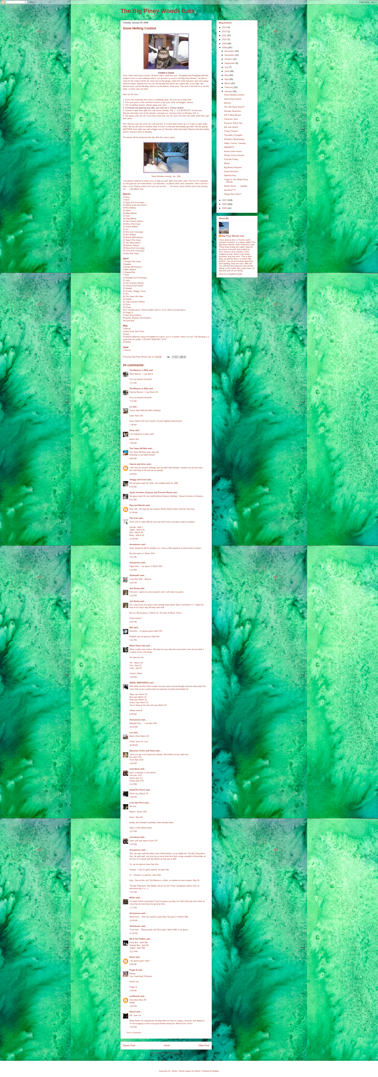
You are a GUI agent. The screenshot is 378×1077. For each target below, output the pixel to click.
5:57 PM (133, 831)
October (229, 59)
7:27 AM (133, 383)
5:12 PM (133, 784)
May (227, 75)
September (230, 63)
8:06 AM (133, 458)
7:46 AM (133, 443)
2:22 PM (133, 570)
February (229, 87)
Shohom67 (134, 575)
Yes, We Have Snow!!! (234, 107)
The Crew (133, 518)
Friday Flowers (231, 131)
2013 (224, 27)
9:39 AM (133, 714)
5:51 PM (133, 640)
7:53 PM (133, 1027)
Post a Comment (134, 1033)
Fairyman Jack (231, 119)
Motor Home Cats (137, 646)
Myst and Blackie (137, 505)
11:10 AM (133, 933)
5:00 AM (133, 964)
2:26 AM (133, 990)
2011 (224, 35)
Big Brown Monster (233, 167)
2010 (224, 39)
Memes (227, 103)
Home (167, 1045)
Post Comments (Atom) (172, 1053)
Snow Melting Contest (234, 95)
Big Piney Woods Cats (233, 236)
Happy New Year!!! (232, 194)
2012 (224, 31)
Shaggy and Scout (137, 480)
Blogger (215, 1071)
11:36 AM (133, 512)
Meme (227, 163)
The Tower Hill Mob (138, 448)
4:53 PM (133, 622)
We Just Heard (231, 127)
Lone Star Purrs (136, 803)
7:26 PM (133, 677)
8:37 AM (133, 500)
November (230, 55)
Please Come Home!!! (234, 155)
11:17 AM (133, 951)
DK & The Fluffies (137, 939)
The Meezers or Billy (138, 370)
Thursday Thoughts (233, 135)
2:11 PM (133, 557)
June (227, 71)
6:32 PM (133, 844)
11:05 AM (133, 920)
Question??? (230, 190)
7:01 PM (133, 892)
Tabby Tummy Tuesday (235, 143)
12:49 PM (133, 539)
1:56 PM (133, 763)
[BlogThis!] (176, 356)
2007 (224, 200)
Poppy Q (133, 970)
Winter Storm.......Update (235, 186)
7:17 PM (133, 908)
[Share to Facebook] (181, 356)
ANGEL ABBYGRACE (139, 683)
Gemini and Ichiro (137, 464)
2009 (224, 43)
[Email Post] (168, 357)
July (227, 67)
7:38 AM (133, 425)
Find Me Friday (231, 159)
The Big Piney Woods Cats (157, 11)
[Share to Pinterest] (184, 356)
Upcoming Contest (232, 99)
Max (131, 627)
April (227, 79)
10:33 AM (133, 727)
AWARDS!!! (229, 147)
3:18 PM (133, 583)
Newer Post (129, 1045)
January (229, 91)
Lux (131, 732)
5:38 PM (133, 797)
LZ (130, 407)
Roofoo (197, 1071)
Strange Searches (232, 111)
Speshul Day (230, 175)
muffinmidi (134, 996)
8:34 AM (133, 487)
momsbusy (134, 769)
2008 (224, 47)
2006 (224, 204)
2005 (224, 208)
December (230, 51)
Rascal (132, 1012)
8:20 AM (133, 474)
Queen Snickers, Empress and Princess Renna (150, 492)
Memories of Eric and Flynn (142, 751)
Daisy (132, 430)
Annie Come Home (233, 151)
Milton (132, 897)
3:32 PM (133, 596)
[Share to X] (178, 356)
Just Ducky (134, 588)
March (228, 83)
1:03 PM (133, 1006)
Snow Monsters (231, 171)
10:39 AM (133, 745)
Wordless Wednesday (234, 139)
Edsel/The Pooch (137, 790)
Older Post (203, 1045)
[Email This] (173, 356)
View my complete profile (230, 274)
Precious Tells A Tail (233, 123)
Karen (132, 957)
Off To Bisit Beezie (232, 115)
